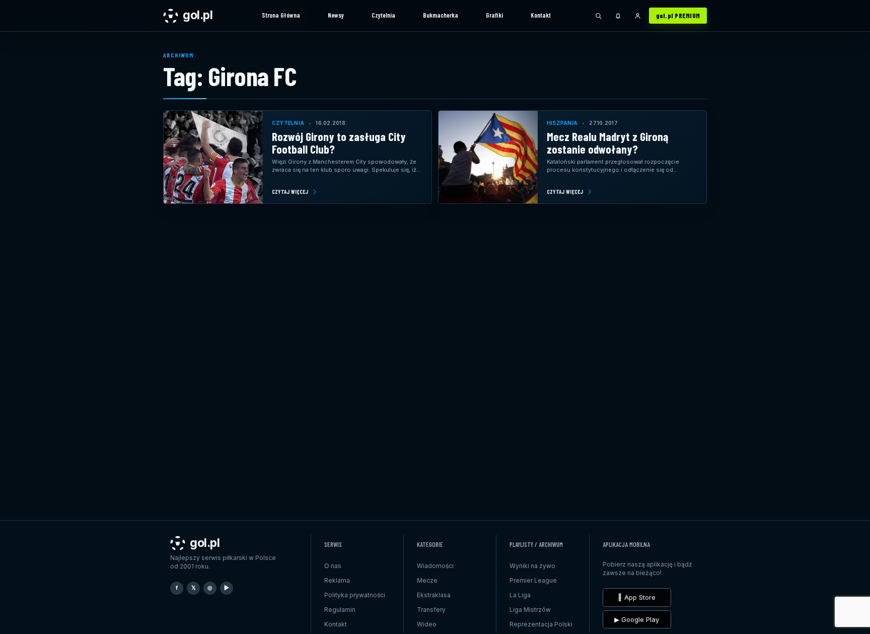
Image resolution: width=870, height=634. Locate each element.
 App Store (637, 597)
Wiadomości (435, 566)
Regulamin (339, 609)
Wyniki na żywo (532, 566)
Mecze (427, 580)
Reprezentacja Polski (541, 624)
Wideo (427, 624)
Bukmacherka (440, 15)
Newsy (336, 15)
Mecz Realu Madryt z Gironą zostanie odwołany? (607, 142)
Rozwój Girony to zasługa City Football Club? (339, 142)
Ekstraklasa (434, 595)
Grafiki (494, 15)
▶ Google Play (636, 619)
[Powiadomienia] (618, 15)
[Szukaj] (598, 15)
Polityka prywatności (354, 595)
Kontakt (541, 15)
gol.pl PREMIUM (678, 16)
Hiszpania (562, 123)
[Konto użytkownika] (637, 15)
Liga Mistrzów (530, 609)
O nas (332, 566)
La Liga (520, 595)
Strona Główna (281, 15)
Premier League (533, 580)
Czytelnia (383, 15)
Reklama (337, 580)
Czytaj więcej (290, 191)
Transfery (431, 609)
